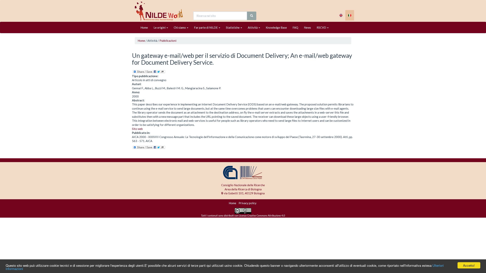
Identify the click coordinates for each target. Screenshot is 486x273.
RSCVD (322, 27)
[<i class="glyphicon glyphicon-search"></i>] (251, 16)
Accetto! (469, 265)
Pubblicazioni (167, 40)
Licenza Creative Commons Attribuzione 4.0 (262, 215)
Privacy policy (247, 203)
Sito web (137, 128)
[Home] (160, 11)
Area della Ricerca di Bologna (243, 189)
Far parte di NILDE (206, 27)
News (307, 27)
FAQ (295, 27)
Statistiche (233, 27)
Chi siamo (180, 27)
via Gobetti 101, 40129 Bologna (244, 193)
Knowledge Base (276, 27)
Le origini (160, 27)
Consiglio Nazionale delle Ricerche (243, 185)
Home (144, 27)
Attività (253, 27)
